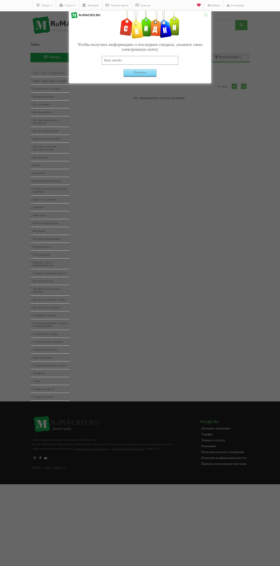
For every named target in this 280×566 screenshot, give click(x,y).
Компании (93, 5)
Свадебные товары (44, 315)
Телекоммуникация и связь (49, 365)
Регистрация (237, 5)
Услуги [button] (68, 5)
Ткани (36, 381)
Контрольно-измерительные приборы (50, 190)
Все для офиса (41, 104)
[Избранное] (198, 5)
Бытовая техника (43, 96)
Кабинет (215, 5)
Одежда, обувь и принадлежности (43, 264)
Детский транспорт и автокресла (46, 121)
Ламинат (38, 207)
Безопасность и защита (47, 88)
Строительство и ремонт (48, 341)
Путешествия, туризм (46, 307)
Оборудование (42, 254)
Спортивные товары (45, 333)
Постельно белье (43, 281)
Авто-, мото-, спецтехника (49, 73)
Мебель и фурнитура (46, 223)
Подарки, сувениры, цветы (49, 273)
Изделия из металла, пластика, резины (45, 148)
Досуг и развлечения (45, 130)
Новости (145, 5)
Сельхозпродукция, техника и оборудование (50, 324)
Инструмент (40, 157)
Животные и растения (46, 138)
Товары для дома (43, 396)
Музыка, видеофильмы (47, 238)
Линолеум (39, 215)
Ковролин (39, 173)
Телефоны (39, 373)
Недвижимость (42, 246)
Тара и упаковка (42, 357)
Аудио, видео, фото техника (50, 80)
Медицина (39, 231)
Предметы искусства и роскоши (47, 290)
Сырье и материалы (45, 349)
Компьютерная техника (47, 180)
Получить (140, 72)
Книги (36, 165)
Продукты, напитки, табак (49, 299)
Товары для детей (43, 389)
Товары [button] (45, 5)
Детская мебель (42, 112)
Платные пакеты (119, 5)
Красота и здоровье (45, 199)
